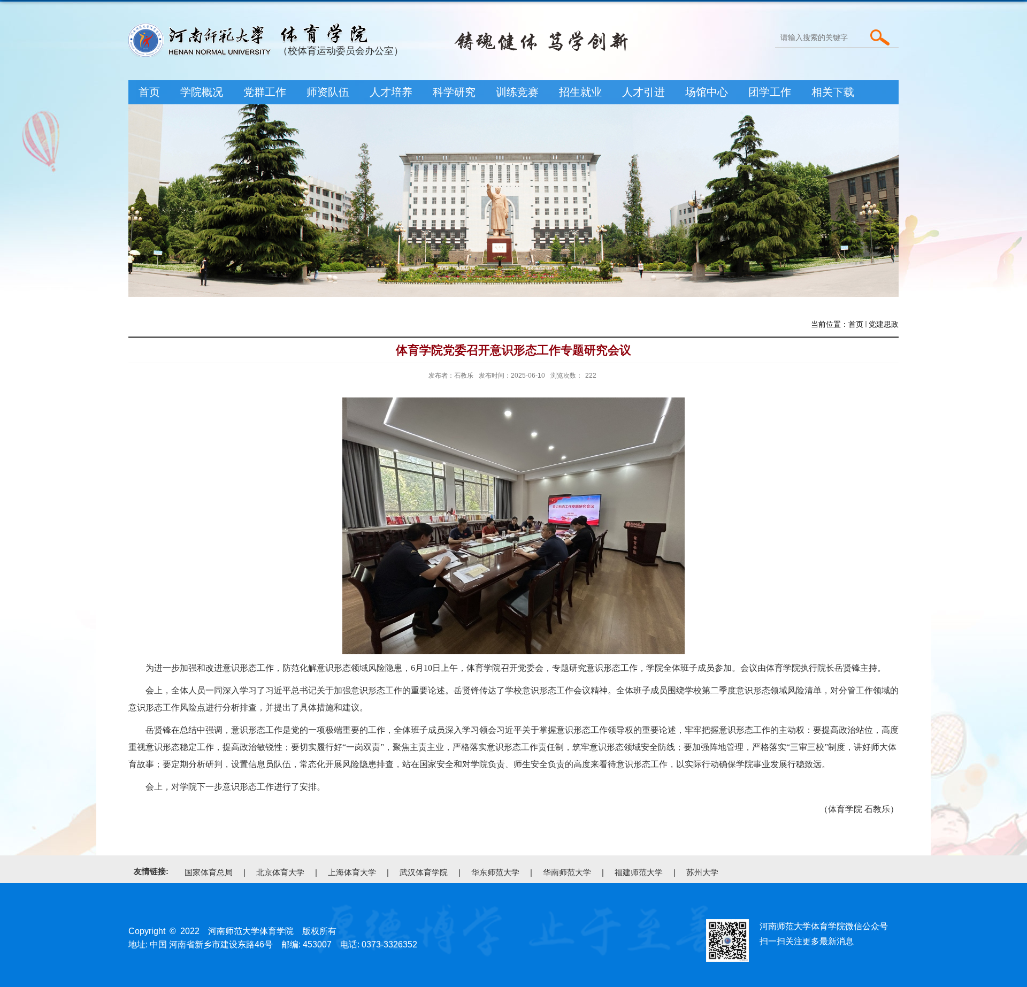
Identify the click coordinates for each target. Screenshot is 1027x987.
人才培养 (391, 92)
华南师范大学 (567, 872)
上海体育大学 (352, 872)
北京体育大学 (280, 872)
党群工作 (264, 92)
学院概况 (201, 92)
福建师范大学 (639, 872)
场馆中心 (706, 92)
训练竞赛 (517, 92)
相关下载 (832, 92)
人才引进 (643, 92)
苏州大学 (702, 872)
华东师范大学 (495, 872)
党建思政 (884, 324)
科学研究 (454, 92)
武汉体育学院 (424, 872)
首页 (149, 92)
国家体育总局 (209, 872)
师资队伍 (327, 92)
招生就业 (580, 92)
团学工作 (769, 92)
